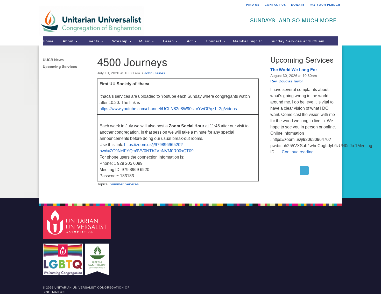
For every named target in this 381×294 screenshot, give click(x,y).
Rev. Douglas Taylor (286, 81)
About (68, 41)
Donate (298, 4)
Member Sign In (248, 41)
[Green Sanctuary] (97, 257)
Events (93, 41)
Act (190, 41)
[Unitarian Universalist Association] (77, 222)
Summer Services (124, 184)
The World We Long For (293, 70)
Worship (120, 41)
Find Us (252, 4)
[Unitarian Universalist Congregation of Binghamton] (127, 17)
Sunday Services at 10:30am (297, 41)
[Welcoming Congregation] (63, 257)
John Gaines (154, 73)
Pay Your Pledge (325, 4)
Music (145, 41)
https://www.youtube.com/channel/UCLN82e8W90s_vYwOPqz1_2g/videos (168, 109)
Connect (213, 41)
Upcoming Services (60, 67)
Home (48, 41)
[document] (190, 121)
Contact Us (275, 4)
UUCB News (53, 60)
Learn (168, 41)
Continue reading (298, 152)
